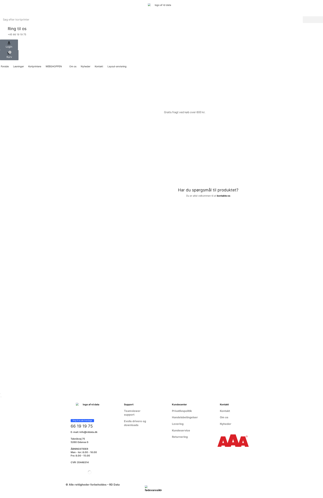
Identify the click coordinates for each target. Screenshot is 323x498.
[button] (9, 45)
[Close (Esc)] (0, 393)
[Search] (313, 19)
